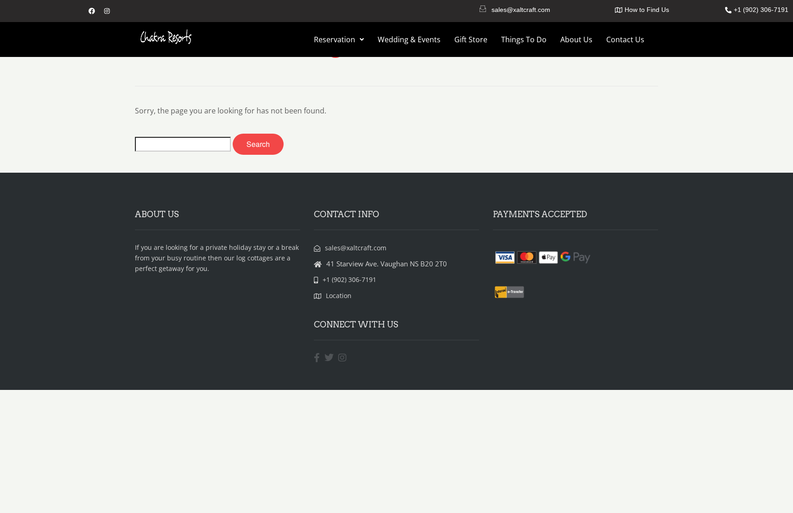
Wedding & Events (409, 39)
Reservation (334, 39)
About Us (576, 39)
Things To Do (524, 39)
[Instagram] (107, 11)
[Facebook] (91, 11)
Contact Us (625, 39)
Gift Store (470, 39)
